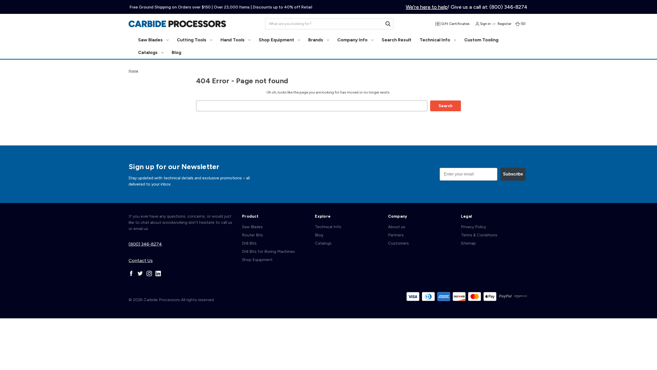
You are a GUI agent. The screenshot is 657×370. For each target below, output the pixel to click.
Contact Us (141, 260)
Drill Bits (249, 243)
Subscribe (513, 174)
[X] (140, 273)
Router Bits (252, 235)
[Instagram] (149, 273)
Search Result (396, 40)
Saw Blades (151, 40)
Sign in (485, 24)
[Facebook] (131, 273)
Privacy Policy (473, 226)
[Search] (388, 23)
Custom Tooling (481, 40)
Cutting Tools (192, 40)
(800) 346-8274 (145, 244)
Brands (316, 40)
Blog (176, 52)
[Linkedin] (158, 273)
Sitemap (468, 243)
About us (396, 226)
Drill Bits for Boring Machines (268, 251)
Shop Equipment (277, 40)
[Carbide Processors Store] (177, 24)
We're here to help (427, 7)
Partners (396, 235)
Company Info (353, 40)
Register (504, 24)
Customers (398, 243)
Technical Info (435, 40)
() (523, 24)
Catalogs (148, 52)
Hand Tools (233, 40)
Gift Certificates (455, 24)
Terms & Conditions (479, 235)
